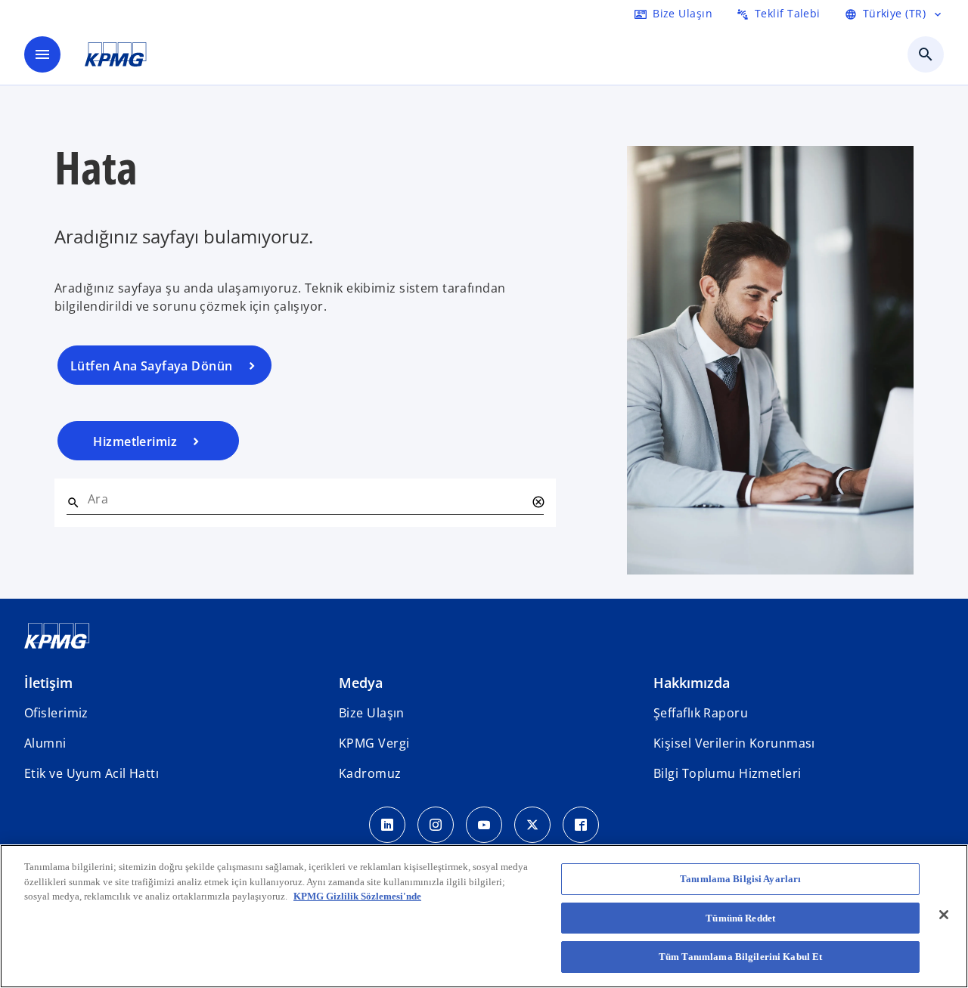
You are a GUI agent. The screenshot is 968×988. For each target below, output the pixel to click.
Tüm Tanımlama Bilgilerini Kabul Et (740, 956)
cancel (538, 502)
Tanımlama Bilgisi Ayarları (740, 878)
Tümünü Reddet (740, 918)
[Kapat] (943, 914)
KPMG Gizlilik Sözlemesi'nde (357, 896)
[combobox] (307, 499)
